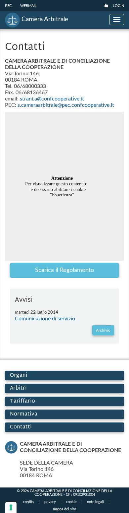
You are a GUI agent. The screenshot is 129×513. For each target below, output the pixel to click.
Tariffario (22, 401)
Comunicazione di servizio (45, 318)
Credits (28, 502)
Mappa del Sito (64, 509)
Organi (18, 375)
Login (118, 6)
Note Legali (95, 502)
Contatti (21, 427)
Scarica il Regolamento (64, 270)
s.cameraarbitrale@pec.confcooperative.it (66, 105)
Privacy (50, 502)
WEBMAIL (28, 6)
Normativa (23, 414)
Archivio (103, 330)
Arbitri (18, 388)
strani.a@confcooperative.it (52, 98)
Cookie (71, 502)
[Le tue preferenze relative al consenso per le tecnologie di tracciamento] (11, 507)
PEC (8, 6)
